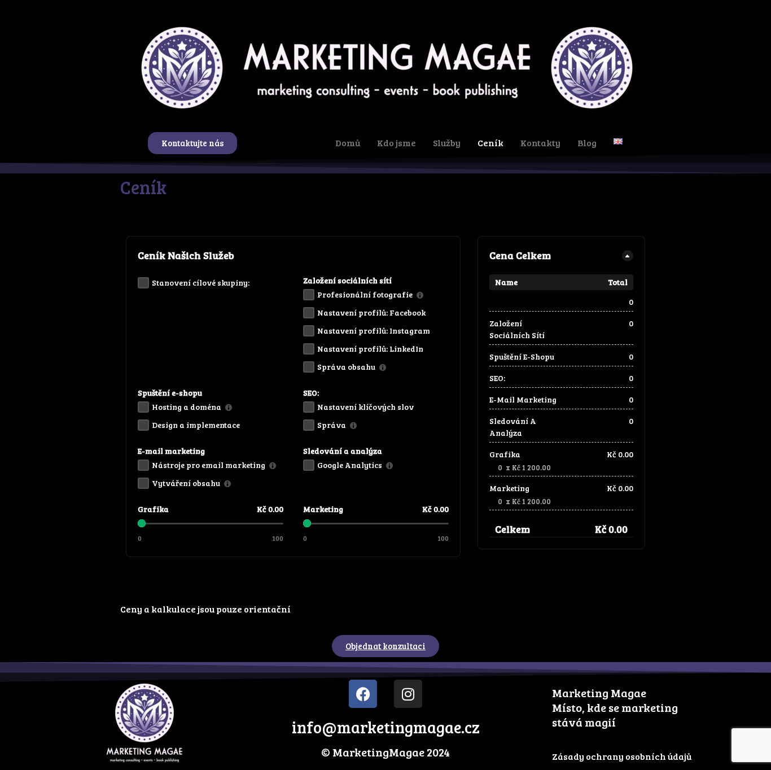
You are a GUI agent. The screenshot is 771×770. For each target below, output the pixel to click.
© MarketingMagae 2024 (385, 752)
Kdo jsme (396, 142)
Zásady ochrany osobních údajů (621, 756)
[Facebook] (363, 694)
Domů (347, 142)
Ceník (490, 142)
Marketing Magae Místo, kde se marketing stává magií (615, 707)
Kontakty (540, 142)
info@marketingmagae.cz (386, 727)
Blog (587, 142)
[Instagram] (408, 694)
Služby (447, 142)
